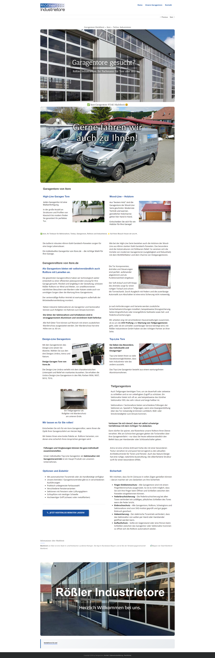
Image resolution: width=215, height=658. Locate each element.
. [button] (137, 233)
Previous (165, 17)
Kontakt (106, 655)
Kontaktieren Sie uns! (50, 643)
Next (171, 17)
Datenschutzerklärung (116, 655)
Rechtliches (127, 655)
